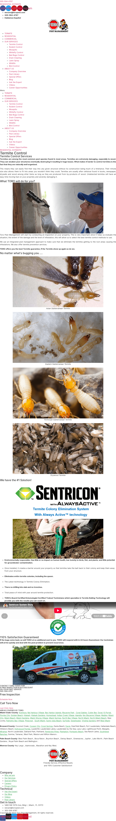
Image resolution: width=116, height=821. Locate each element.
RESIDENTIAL (10, 36)
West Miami (105, 721)
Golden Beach (17, 715)
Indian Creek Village (65, 715)
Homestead (51, 715)
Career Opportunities (18, 88)
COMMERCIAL (11, 39)
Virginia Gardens (89, 721)
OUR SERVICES (11, 41)
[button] (58, 90)
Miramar (3, 731)
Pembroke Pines (52, 731)
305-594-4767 (6, 691)
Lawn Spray (14, 60)
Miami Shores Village (39, 718)
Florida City (5, 715)
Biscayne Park (68, 712)
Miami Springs (55, 718)
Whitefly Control (16, 52)
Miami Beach (9, 718)
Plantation (64, 731)
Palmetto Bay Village (15, 721)
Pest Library (14, 74)
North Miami (83, 718)
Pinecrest (29, 721)
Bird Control (14, 66)
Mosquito (13, 50)
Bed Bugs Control (16, 55)
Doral (100, 712)
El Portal (107, 712)
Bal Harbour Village (36, 712)
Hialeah (27, 715)
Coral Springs (47, 726)
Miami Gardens (22, 718)
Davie (67, 726)
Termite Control (16, 44)
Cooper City (35, 726)
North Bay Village (69, 718)
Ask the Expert (15, 82)
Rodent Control (15, 47)
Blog (11, 79)
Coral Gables (81, 712)
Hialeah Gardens (38, 715)
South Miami (40, 721)
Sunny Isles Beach (54, 721)
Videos (12, 85)
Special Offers (15, 77)
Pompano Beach (76, 731)
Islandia (78, 715)
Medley (104, 715)
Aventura (23, 712)
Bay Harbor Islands (53, 712)
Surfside (66, 721)
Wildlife (12, 63)
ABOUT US (9, 69)
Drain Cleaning (15, 58)
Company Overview (17, 71)
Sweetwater (76, 721)
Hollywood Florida (22, 729)
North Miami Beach (98, 718)
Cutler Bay (92, 712)
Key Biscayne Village (91, 715)
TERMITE (8, 33)
